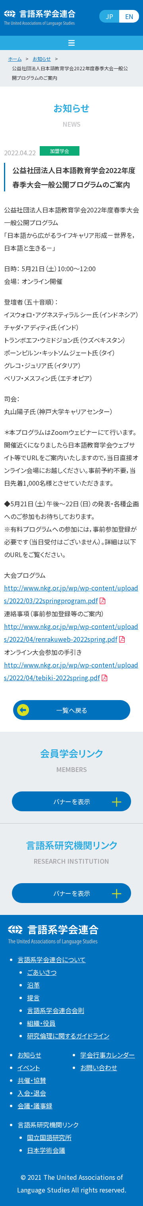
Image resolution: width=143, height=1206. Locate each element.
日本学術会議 (46, 1150)
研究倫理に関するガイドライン (68, 1035)
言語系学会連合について (51, 959)
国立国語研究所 (49, 1137)
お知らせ (29, 1054)
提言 (33, 997)
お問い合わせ (98, 1067)
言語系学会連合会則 (55, 1010)
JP (109, 16)
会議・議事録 (34, 1105)
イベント (28, 1067)
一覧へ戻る (71, 710)
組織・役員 (41, 1023)
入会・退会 (31, 1093)
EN (129, 16)
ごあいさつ (41, 972)
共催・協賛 (31, 1080)
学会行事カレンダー (107, 1054)
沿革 (33, 985)
